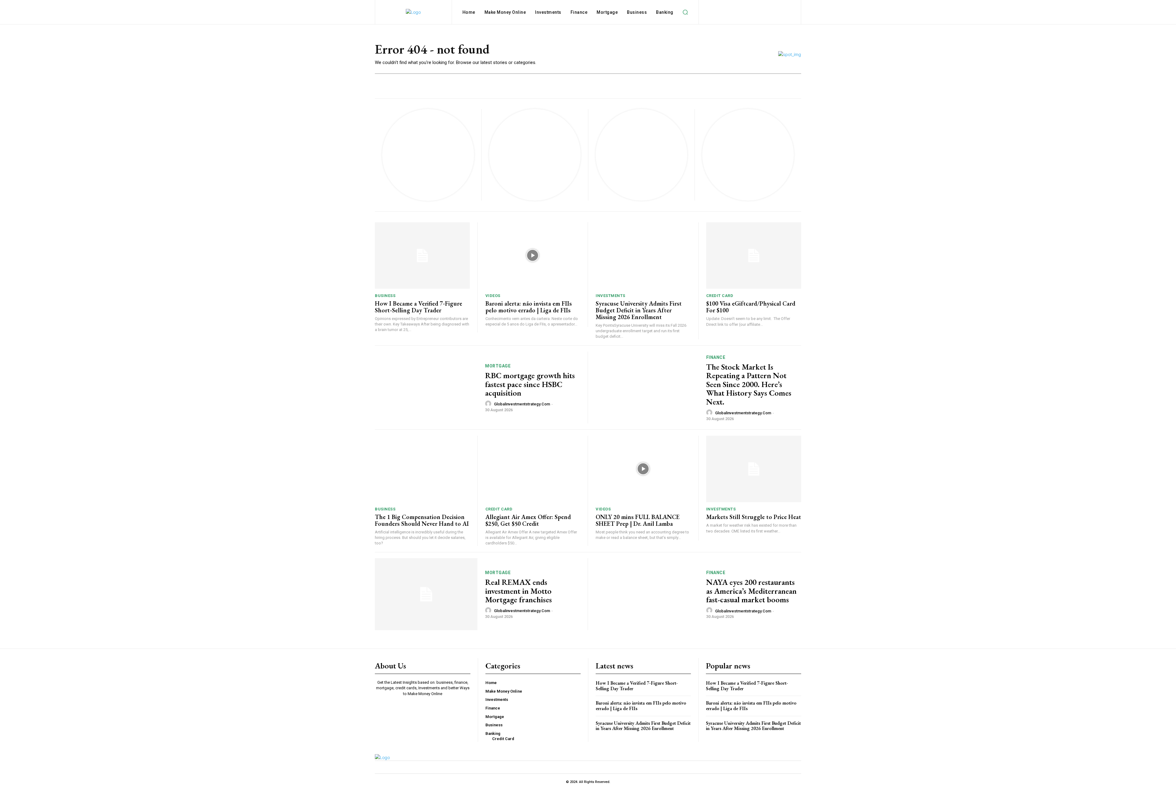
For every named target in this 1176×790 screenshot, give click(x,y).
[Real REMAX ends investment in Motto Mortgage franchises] (426, 594)
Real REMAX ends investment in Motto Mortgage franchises (518, 591)
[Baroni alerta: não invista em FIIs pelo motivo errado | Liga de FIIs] (532, 255)
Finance (716, 357)
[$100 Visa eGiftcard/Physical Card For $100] (753, 255)
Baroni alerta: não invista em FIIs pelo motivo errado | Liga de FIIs (528, 306)
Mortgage (498, 366)
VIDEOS (492, 296)
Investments (610, 296)
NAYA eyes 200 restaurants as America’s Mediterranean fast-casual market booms (751, 591)
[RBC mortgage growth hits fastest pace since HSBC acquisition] (426, 387)
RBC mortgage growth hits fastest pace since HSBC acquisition (530, 384)
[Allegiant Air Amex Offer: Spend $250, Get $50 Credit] (532, 469)
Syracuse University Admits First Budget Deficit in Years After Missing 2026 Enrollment (639, 310)
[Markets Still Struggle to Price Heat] (753, 469)
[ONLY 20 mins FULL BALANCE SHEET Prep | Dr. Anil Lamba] (643, 469)
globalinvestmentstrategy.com (522, 404)
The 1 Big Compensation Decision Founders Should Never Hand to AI (422, 520)
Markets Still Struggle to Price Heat (753, 517)
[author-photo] (489, 404)
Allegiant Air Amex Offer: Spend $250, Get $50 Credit (528, 520)
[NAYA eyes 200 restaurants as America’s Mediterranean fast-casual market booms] (647, 594)
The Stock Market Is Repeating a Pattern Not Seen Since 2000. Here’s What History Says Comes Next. (748, 384)
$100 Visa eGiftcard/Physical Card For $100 (750, 306)
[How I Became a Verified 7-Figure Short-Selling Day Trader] (422, 255)
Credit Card (719, 296)
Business (385, 296)
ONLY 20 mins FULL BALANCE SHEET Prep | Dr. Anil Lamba (638, 520)
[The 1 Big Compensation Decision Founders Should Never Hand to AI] (422, 469)
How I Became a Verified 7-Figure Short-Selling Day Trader (418, 306)
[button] (685, 12)
